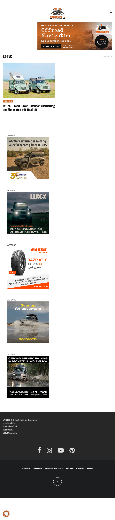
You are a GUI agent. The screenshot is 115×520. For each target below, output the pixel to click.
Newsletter (80, 468)
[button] (6, 514)
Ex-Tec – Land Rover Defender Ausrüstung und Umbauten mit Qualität (29, 107)
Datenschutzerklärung (54, 468)
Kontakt (90, 468)
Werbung (8, 101)
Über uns (69, 468)
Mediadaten (26, 468)
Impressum (38, 468)
